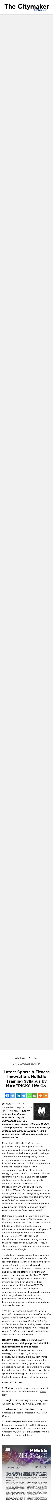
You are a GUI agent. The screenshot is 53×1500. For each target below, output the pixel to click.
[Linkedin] (18, 1095)
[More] (45, 1095)
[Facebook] (7, 1095)
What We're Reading (26, 1058)
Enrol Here (40, 1404)
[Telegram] (23, 1095)
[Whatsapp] (29, 1095)
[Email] (34, 1095)
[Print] (40, 1095)
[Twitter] (12, 1095)
